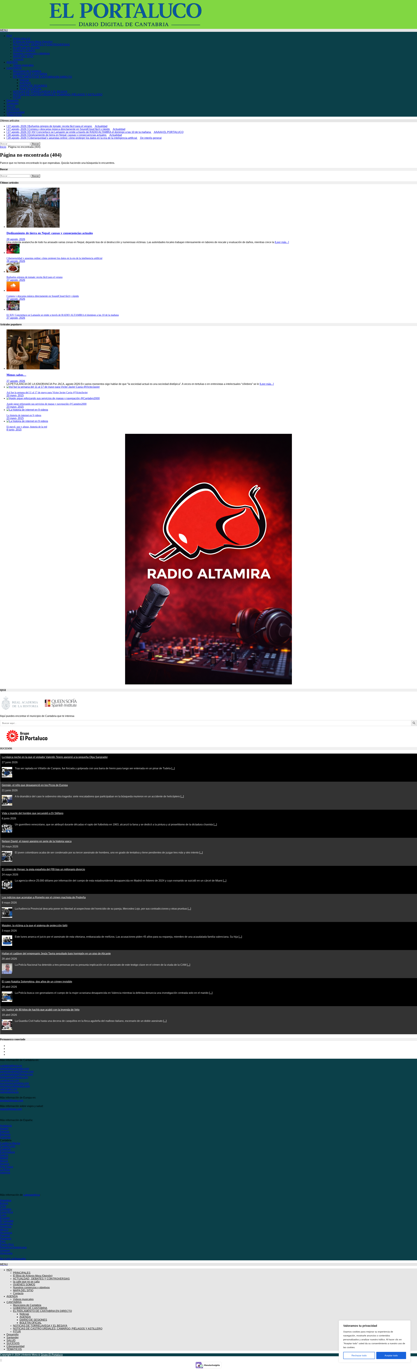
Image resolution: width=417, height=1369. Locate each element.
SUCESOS (13, 109)
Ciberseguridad (15, 112)
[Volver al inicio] (1, 1360)
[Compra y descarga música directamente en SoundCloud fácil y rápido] (13, 290)
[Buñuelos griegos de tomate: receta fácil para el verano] (13, 271)
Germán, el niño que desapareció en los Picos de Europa (35, 785)
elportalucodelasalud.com (15, 1086)
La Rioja (5, 1169)
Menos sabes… (16, 375)
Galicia (4, 1155)
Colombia (5, 1209)
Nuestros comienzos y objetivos (31, 53)
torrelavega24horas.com (14, 1077)
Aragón (4, 1128)
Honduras (5, 1226)
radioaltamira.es (9, 1092)
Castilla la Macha (10, 1143)
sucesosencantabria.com (14, 1083)
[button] (4, 30)
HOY (9, 35)
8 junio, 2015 (14, 429)
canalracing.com (9, 1080)
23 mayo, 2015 (15, 406)
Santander (13, 103)
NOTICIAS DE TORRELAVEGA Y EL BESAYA (40, 91)
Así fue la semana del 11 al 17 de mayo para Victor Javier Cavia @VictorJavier (47, 392)
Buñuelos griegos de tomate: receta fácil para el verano (35, 277)
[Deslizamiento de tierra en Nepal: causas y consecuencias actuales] (33, 226)
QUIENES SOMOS (24, 50)
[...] (173, 768)
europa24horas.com (11, 1100)
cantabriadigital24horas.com (16, 1074)
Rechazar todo (359, 1355)
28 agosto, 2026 (16, 239)
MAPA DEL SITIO (23, 56)
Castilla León (7, 1146)
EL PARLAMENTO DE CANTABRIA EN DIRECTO (42, 77)
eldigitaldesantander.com (14, 1068)
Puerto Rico (7, 1244)
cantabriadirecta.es (11, 1065)
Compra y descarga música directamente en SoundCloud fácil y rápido (43, 296)
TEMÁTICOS (14, 115)
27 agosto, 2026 (16, 280)
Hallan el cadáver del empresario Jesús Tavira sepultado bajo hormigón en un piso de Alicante (56, 953)
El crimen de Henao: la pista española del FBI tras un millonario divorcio (43, 869)
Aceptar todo (391, 1355)
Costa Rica (6, 1212)
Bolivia (4, 1203)
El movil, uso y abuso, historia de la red (27, 426)
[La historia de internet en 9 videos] (27, 409)
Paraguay (5, 1238)
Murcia (4, 1161)
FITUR (17, 97)
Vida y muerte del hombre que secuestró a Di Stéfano (32, 813)
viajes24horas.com (11, 1109)
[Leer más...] (282, 242)
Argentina (5, 1200)
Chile (3, 1206)
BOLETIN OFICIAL (31, 88)
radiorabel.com (8, 1089)
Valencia (5, 1172)
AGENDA (12, 62)
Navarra (4, 1163)
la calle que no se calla (26, 47)
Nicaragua (6, 1232)
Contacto (18, 59)
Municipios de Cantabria (27, 71)
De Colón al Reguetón (13, 1258)
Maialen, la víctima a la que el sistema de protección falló (34, 925)
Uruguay (5, 1250)
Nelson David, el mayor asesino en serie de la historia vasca (37, 841)
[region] (374, 1341)
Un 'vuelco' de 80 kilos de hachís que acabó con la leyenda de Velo (40, 1009)
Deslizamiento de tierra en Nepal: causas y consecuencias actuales (50, 233)
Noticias (24, 79)
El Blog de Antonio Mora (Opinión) (32, 41)
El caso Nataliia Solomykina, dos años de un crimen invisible (37, 981)
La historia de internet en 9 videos (24, 415)
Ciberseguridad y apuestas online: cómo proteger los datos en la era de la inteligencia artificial (54, 258)
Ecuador (5, 1218)
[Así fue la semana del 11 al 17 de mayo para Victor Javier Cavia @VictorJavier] (53, 387)
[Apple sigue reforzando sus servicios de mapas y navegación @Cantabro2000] (53, 398)
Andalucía (6, 1125)
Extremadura (7, 1152)
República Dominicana (13, 1247)
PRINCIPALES (21, 38)
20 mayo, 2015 (15, 395)
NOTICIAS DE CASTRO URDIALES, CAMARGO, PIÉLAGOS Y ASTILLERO (57, 94)
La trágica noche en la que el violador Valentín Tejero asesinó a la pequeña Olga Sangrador (55, 757)
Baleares (5, 1134)
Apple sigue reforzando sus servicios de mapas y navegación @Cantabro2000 (46, 403)
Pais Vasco (6, 1166)
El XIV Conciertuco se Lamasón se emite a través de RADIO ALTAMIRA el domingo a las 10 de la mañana (63, 315)
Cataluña (5, 1149)
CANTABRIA (14, 68)
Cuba (3, 1215)
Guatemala (6, 1223)
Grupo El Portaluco (52, 1354)
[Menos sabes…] (33, 368)
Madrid (4, 1158)
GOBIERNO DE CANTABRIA (30, 74)
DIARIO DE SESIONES (33, 85)
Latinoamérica (31, 1194)
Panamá (5, 1235)
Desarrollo (13, 100)
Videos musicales (23, 65)
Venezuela (6, 1253)
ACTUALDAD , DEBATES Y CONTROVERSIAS (41, 44)
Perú (3, 1241)
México (4, 1229)
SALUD (11, 106)
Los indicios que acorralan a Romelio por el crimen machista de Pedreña (44, 897)
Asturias (4, 1131)
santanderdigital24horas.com (17, 1071)
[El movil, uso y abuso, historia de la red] (27, 421)
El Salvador (7, 1221)
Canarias (5, 1137)
